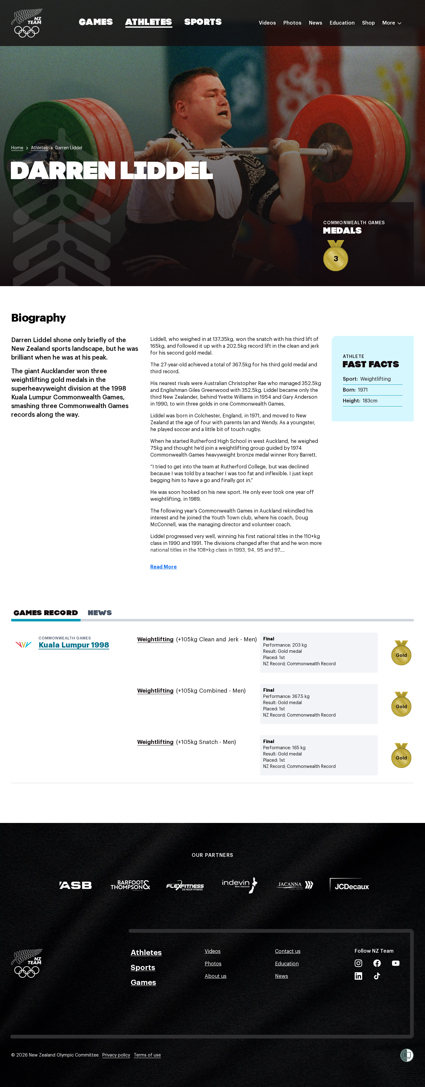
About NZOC (344, 41)
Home (17, 148)
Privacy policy (116, 1055)
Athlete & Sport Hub (353, 53)
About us (216, 976)
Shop (368, 23)
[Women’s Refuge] (407, 1055)
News (315, 23)
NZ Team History (349, 66)
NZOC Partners (347, 78)
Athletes (148, 22)
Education (342, 23)
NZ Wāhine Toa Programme (362, 103)
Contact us (288, 951)
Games (96, 22)
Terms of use (147, 1055)
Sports (203, 22)
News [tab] (100, 613)
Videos (267, 23)
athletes (39, 148)
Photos (292, 23)
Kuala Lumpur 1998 (74, 645)
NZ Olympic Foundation (358, 91)
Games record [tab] (46, 613)
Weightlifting (155, 639)
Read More (163, 566)
